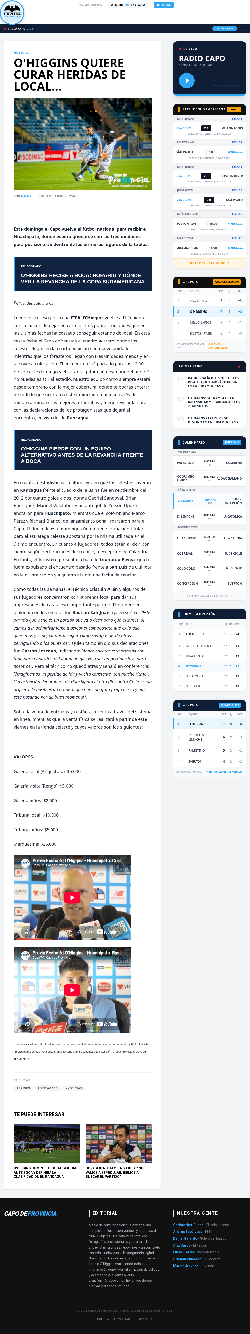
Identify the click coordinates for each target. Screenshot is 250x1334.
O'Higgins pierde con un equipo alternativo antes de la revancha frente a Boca (82, 455)
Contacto (146, 1319)
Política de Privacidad (113, 1319)
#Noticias (73, 1088)
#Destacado (48, 1088)
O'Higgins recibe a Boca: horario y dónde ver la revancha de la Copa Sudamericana (83, 278)
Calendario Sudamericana (218, 345)
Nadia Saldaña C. (37, 303)
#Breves (23, 1088)
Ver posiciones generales (225, 771)
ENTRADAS (164, 4)
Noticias (22, 53)
